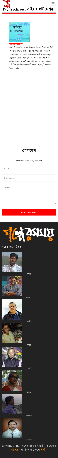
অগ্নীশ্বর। (15, 449)
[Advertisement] (29, 117)
